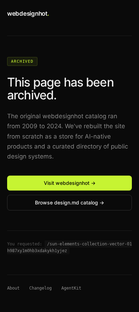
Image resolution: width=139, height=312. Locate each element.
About (13, 288)
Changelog (40, 288)
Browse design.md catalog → (69, 202)
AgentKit (71, 288)
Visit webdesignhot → (70, 183)
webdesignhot (28, 13)
